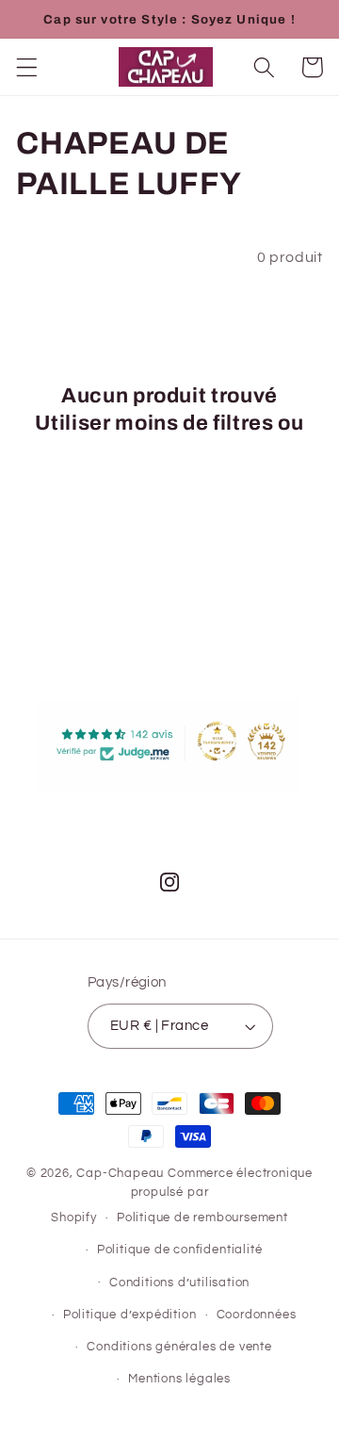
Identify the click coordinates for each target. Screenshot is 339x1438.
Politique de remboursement (202, 1218)
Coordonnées (257, 1315)
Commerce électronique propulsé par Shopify (182, 1196)
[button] (27, 67)
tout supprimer (169, 449)
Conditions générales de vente (179, 1347)
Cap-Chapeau (120, 1174)
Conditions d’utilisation (179, 1283)
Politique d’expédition (130, 1315)
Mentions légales (179, 1379)
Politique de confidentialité (180, 1250)
